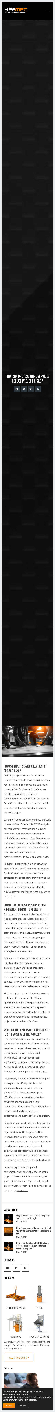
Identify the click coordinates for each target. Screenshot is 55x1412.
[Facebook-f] (25, 1268)
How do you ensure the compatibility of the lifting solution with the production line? (33, 1231)
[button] (48, 11)
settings (32, 1400)
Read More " (21, 1222)
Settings (22, 1405)
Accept (9, 1405)
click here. (22, 1190)
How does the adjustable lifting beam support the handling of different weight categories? (32, 1246)
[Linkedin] (16, 1268)
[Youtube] (7, 1268)
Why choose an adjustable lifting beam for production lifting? (33, 1217)
